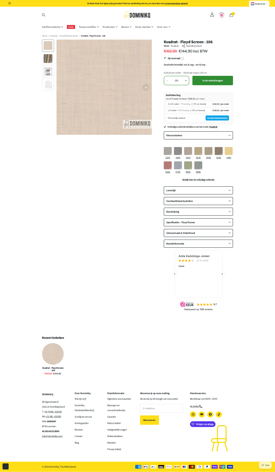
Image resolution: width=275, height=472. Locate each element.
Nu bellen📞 (196, 406)
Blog (77, 442)
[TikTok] (219, 414)
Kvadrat (53, 35)
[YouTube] (202, 414)
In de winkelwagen (212, 80)
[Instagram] (193, 414)
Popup (182, 58)
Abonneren (149, 420)
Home (44, 35)
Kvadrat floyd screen (69, 35)
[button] (146, 87)
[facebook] (210, 414)
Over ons (162, 27)
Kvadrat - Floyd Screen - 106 (52, 369)
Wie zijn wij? (80, 398)
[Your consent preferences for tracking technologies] (6, 466)
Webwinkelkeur (115, 436)
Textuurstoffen (87, 27)
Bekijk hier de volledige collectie (198, 179)
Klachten (111, 442)
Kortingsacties (81, 423)
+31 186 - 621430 (53, 416)
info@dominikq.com (52, 436)
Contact (78, 436)
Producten (109, 27)
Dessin (125, 27)
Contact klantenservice (217, 118)
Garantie (111, 416)
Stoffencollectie (51, 27)
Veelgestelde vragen (117, 429)
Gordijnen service (83, 416)
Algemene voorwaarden (119, 398)
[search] (43, 15)
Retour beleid (113, 423)
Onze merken (143, 27)
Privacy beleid (114, 449)
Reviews (79, 429)
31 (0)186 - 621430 (53, 411)
